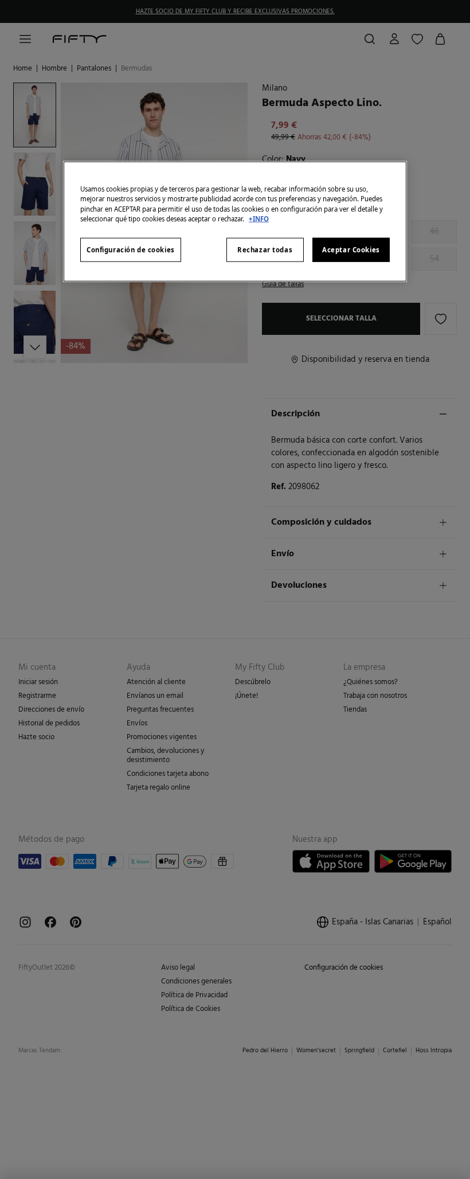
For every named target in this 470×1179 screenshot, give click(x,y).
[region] (235, 221)
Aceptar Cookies (351, 249)
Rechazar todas (264, 249)
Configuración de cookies (131, 249)
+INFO (259, 218)
